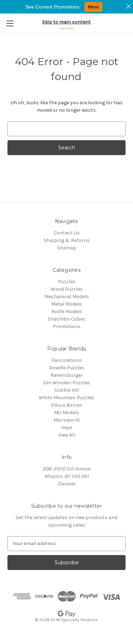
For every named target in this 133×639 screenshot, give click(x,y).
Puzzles (67, 282)
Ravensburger (66, 375)
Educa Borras (66, 405)
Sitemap (66, 248)
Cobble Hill (66, 390)
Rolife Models (66, 311)
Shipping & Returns (67, 240)
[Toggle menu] (10, 23)
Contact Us (67, 233)
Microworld (66, 420)
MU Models (66, 413)
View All (66, 435)
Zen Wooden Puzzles (66, 383)
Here (93, 7)
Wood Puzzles (67, 289)
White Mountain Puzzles (66, 398)
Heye (66, 427)
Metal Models (66, 304)
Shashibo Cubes (66, 319)
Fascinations (66, 360)
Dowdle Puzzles (66, 368)
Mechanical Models (66, 297)
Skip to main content (66, 22)
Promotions (67, 326)
